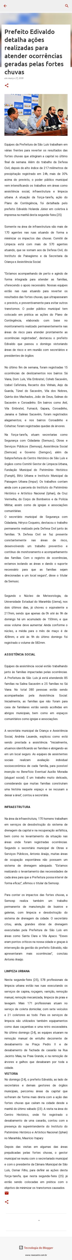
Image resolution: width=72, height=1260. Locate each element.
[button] (6, 85)
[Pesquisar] (67, 5)
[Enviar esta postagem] (6, 1194)
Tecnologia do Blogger (38, 1247)
